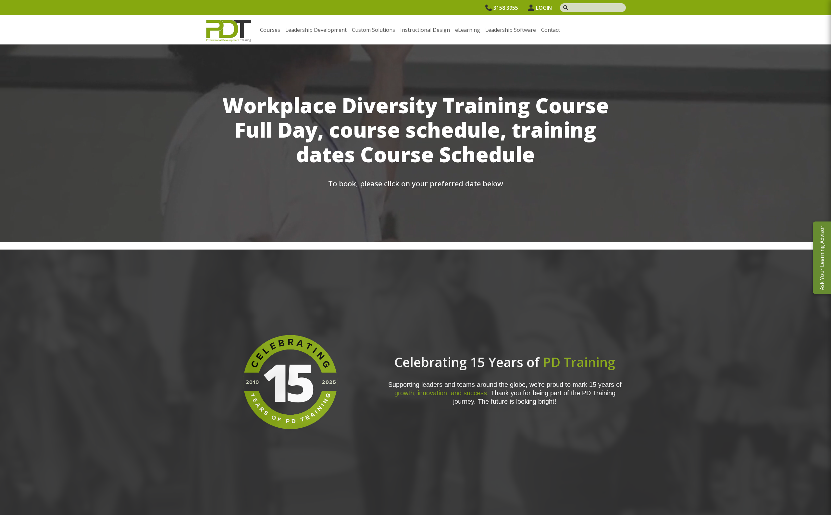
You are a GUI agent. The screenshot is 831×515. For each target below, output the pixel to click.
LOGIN (544, 7)
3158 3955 (505, 7)
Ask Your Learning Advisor (821, 257)
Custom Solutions (373, 29)
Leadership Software (510, 29)
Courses (270, 29)
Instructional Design (425, 29)
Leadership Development (316, 29)
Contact (550, 29)
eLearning (467, 29)
